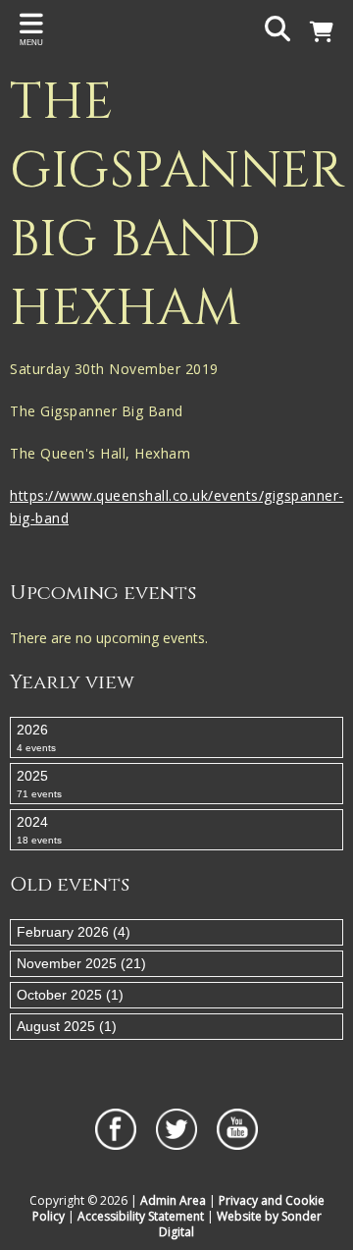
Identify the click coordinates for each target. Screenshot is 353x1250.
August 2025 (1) (67, 1026)
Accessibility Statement (140, 1216)
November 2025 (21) (81, 963)
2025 (39, 783)
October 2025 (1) (70, 995)
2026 (36, 737)
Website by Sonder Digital (240, 1224)
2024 (39, 829)
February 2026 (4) (73, 932)
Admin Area (173, 1200)
